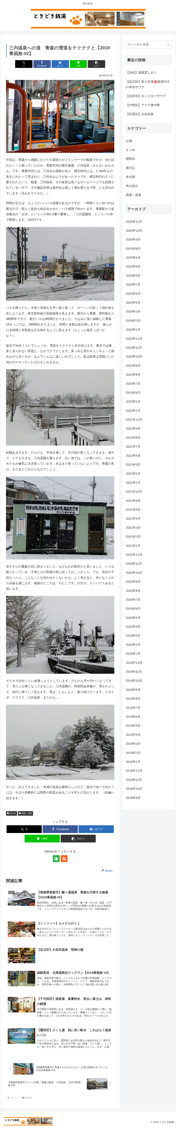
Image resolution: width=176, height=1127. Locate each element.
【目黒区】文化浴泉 (140, 114)
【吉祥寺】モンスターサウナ (146, 96)
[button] (96, 64)
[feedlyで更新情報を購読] (56, 858)
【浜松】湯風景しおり (141, 72)
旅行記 (13, 813)
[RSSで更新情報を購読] (64, 858)
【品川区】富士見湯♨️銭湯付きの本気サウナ (148, 84)
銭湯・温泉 (27, 813)
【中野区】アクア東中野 (143, 105)
